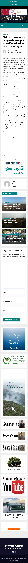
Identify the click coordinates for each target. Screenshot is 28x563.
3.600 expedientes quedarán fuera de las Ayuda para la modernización (18, 170)
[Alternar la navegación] (25, 25)
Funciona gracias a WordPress (8, 558)
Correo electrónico (8, 301)
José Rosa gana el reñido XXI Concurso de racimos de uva (14, 239)
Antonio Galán (14, 51)
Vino (11, 218)
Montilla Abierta (14, 16)
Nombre (5, 292)
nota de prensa (18, 225)
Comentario (6, 262)
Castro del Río (13, 234)
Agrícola (5, 34)
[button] (20, 25)
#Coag (20, 52)
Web (4, 310)
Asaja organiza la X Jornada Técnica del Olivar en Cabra (9, 169)
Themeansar (15, 560)
